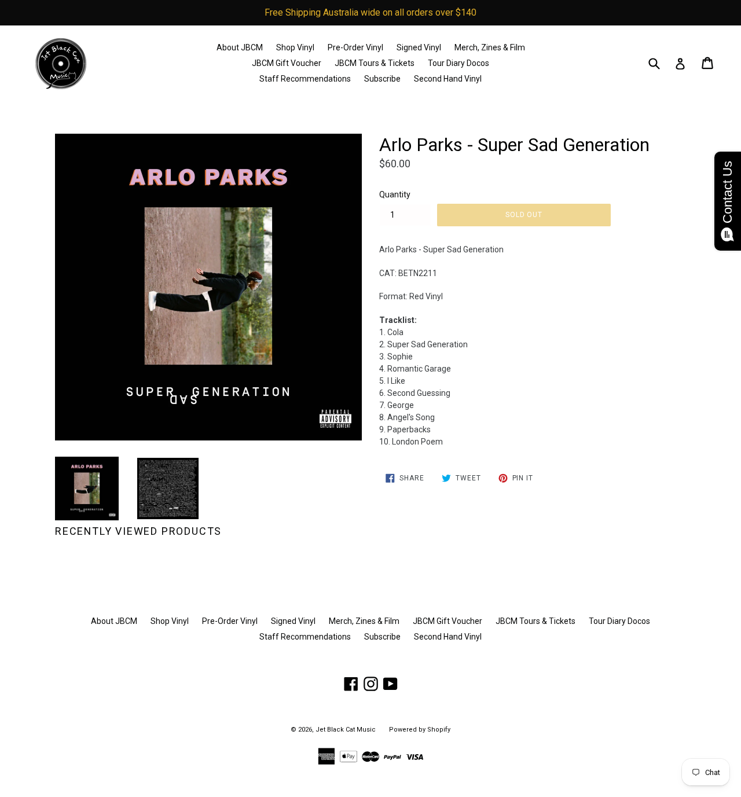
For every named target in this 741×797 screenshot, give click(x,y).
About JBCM (240, 47)
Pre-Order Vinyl (355, 47)
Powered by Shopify (419, 729)
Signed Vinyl (419, 47)
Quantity (394, 194)
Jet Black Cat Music (346, 729)
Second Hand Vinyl (448, 78)
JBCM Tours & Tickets (374, 63)
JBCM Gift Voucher (286, 63)
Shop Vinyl (295, 47)
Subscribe (382, 78)
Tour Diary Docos (458, 63)
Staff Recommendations (305, 78)
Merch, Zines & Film (489, 47)
